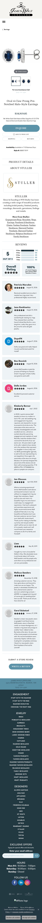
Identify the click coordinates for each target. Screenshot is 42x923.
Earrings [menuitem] (21, 723)
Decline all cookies (13, 917)
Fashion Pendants (20, 225)
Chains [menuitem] (21, 753)
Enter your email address (21, 851)
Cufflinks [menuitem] (21, 741)
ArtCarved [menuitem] (21, 796)
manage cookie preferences (22, 912)
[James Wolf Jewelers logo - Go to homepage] (21, 9)
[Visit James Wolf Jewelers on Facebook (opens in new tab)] (15, 882)
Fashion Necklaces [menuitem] (21, 759)
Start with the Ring (21, 701)
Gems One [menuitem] (21, 808)
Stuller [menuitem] (21, 829)
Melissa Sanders (22, 572)
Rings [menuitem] (21, 717)
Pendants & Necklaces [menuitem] (21, 720)
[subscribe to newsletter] (36, 855)
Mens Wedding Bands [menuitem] (21, 732)
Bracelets (26, 219)
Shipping (11, 139)
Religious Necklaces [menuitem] (20, 768)
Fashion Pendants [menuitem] (21, 756)
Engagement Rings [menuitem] (21, 729)
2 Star (18, 257)
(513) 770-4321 (21, 92)
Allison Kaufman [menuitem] (21, 790)
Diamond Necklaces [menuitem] (21, 744)
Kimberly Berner (22, 406)
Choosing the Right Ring (21, 707)
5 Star (18, 250)
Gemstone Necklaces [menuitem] (21, 750)
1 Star (18, 260)
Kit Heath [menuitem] (21, 814)
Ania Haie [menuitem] (21, 793)
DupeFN (18, 338)
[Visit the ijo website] (19, 894)
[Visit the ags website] (28, 894)
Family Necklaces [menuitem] (21, 771)
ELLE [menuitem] (21, 802)
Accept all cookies (29, 917)
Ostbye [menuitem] (21, 823)
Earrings (7, 29)
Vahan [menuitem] (21, 838)
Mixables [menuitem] (21, 820)
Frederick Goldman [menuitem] (21, 805)
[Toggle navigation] (4, 22)
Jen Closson (20, 479)
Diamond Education (21, 704)
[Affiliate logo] (21, 900)
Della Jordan (20, 385)
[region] (21, 55)
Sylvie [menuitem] (21, 832)
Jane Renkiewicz (22, 307)
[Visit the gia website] (12, 894)
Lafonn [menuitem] (21, 817)
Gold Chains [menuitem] (21, 747)
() (36, 250)
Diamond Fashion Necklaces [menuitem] (21, 765)
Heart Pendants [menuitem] (21, 780)
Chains (9, 225)
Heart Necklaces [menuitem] (21, 777)
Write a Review (21, 666)
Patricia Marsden (22, 284)
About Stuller (21, 168)
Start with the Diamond (21, 698)
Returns (30, 139)
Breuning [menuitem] (21, 799)
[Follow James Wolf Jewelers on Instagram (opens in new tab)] (27, 882)
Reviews (21, 244)
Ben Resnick (20, 361)
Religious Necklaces (24, 233)
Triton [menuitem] (21, 835)
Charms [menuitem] (21, 738)
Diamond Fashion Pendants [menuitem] (21, 762)
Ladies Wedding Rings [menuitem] (21, 735)
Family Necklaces (21, 236)
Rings (33, 219)
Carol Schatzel (21, 610)
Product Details (21, 161)
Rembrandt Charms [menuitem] (21, 826)
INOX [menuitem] (21, 811)
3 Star (18, 255)
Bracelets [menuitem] (21, 726)
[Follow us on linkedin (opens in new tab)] (21, 882)
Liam (16, 543)
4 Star (18, 253)
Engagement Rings (13, 219)
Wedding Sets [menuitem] (21, 774)
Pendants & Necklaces (24, 222)
